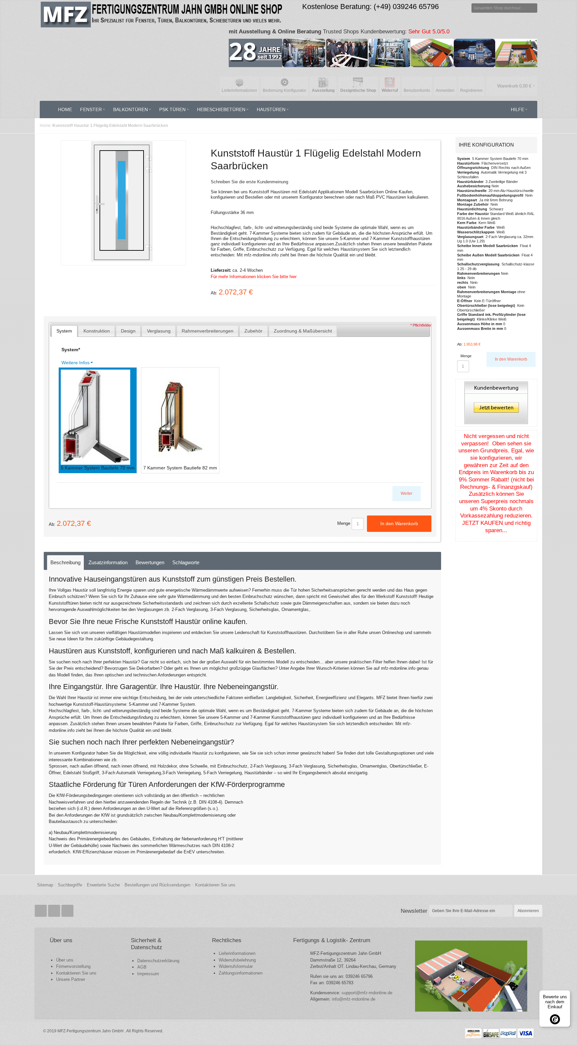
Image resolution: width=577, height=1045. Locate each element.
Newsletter (414, 910)
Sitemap (45, 884)
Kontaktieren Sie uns (215, 884)
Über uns (64, 960)
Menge (343, 523)
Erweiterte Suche (103, 884)
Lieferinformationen (237, 953)
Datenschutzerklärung (158, 960)
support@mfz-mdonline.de (367, 992)
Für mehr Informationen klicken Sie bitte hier (254, 276)
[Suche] (532, 8)
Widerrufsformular (236, 966)
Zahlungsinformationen (240, 973)
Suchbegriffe (70, 884)
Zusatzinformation (108, 562)
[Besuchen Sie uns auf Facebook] (41, 910)
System (70, 349)
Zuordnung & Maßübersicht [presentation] (303, 331)
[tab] (64, 331)
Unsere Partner (70, 979)
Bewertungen (150, 562)
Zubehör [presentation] (253, 331)
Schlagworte (185, 562)
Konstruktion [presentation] (96, 331)
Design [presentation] (128, 331)
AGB (142, 967)
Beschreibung (65, 562)
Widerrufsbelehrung (237, 960)
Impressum (148, 973)
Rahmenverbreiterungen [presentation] (207, 331)
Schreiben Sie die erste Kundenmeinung (249, 181)
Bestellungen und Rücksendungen (157, 884)
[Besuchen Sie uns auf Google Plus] (54, 910)
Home (45, 125)
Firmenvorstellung (73, 966)
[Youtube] (67, 910)
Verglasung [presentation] (159, 331)
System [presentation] (64, 331)
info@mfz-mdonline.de (353, 999)
